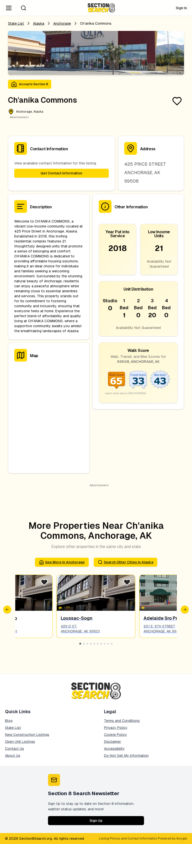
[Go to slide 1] (80, 644)
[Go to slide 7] (101, 643)
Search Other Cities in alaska (128, 562)
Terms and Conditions (122, 721)
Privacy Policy (116, 728)
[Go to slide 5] (94, 643)
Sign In (181, 8)
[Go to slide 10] (111, 643)
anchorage (62, 23)
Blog (8, 721)
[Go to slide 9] (108, 643)
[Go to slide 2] (83, 643)
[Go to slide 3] (87, 643)
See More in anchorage (65, 562)
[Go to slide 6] (97, 643)
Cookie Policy (115, 735)
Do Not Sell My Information (126, 756)
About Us (12, 756)
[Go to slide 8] (105, 643)
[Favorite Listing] (177, 101)
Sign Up (96, 821)
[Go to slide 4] (91, 643)
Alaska (38, 23)
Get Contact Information (61, 173)
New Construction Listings (27, 735)
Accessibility (114, 749)
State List (16, 23)
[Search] (23, 7)
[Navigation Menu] (8, 7)
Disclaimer (112, 742)
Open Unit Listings (20, 742)
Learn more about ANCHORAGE (125, 393)
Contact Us (14, 749)
